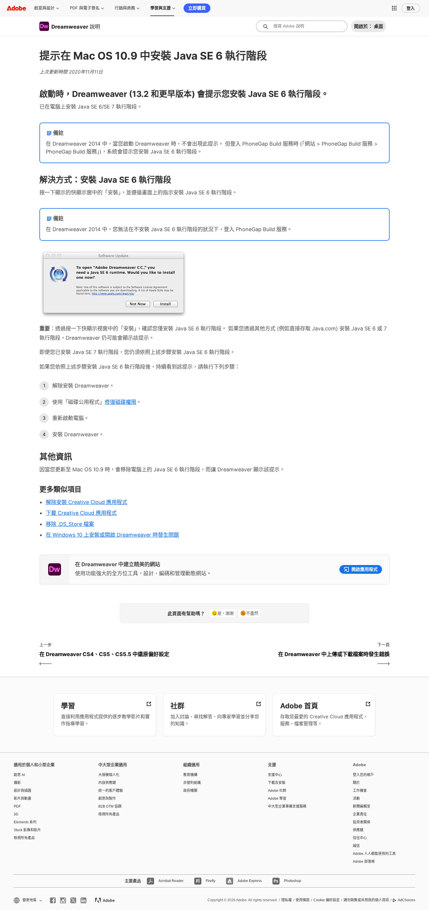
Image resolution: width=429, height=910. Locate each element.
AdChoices (406, 900)
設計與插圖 (22, 791)
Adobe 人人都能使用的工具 (374, 854)
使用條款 (303, 900)
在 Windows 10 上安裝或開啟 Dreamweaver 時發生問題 (112, 535)
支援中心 (275, 775)
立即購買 (197, 8)
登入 (411, 8)
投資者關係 (361, 822)
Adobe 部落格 (364, 862)
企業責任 (360, 814)
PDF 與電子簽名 (85, 8)
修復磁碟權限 (120, 402)
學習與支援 (160, 8)
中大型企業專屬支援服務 (287, 806)
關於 (356, 783)
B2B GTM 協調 (109, 806)
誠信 (356, 846)
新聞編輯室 (361, 806)
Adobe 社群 (277, 791)
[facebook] (53, 900)
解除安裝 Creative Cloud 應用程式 (86, 502)
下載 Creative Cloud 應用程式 (81, 513)
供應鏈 (358, 830)
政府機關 (190, 791)
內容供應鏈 (107, 783)
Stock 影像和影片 (27, 830)
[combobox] (302, 26)
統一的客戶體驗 (110, 791)
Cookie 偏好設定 (326, 900)
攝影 (17, 783)
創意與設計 (44, 8)
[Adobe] (16, 8)
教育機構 (190, 775)
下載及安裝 (276, 783)
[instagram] (63, 900)
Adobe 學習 (277, 798)
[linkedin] (83, 900)
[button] (394, 8)
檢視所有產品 (24, 838)
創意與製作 (107, 798)
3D (16, 814)
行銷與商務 (125, 8)
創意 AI (19, 775)
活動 (356, 798)
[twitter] (73, 900)
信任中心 (360, 838)
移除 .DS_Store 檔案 (70, 524)
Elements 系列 (25, 822)
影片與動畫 (22, 798)
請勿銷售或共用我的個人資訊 (366, 900)
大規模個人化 (108, 775)
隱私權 (286, 900)
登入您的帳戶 (363, 775)
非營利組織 (192, 783)
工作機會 (360, 791)
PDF (17, 806)
